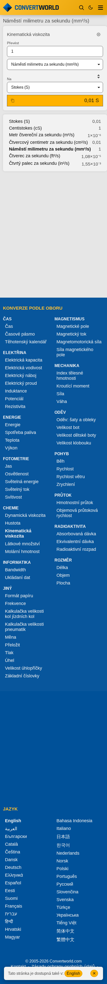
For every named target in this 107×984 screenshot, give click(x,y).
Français (13, 906)
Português (66, 876)
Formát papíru (19, 595)
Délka (62, 567)
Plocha (63, 583)
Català (11, 844)
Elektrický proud (21, 383)
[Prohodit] (98, 76)
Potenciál (14, 398)
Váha (61, 401)
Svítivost (13, 497)
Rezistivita (15, 406)
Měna (10, 637)
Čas (9, 326)
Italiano (63, 828)
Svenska (65, 899)
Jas (8, 466)
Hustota (12, 523)
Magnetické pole (72, 326)
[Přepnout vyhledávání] (81, 7)
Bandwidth (15, 569)
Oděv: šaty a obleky (76, 419)
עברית (11, 913)
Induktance (16, 391)
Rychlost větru (70, 476)
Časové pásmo (20, 334)
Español (13, 882)
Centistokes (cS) (25, 128)
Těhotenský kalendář (26, 341)
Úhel (9, 660)
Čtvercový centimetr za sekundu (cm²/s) (48, 142)
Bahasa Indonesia (74, 820)
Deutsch (13, 867)
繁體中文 (65, 939)
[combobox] (51, 64)
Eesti (10, 890)
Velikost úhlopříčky (23, 668)
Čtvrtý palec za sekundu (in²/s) (39, 163)
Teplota (12, 440)
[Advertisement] (53, 233)
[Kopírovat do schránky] (12, 100)
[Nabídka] (100, 7)
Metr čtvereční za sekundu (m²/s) (41, 134)
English (73, 973)
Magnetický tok (71, 334)
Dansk (11, 859)
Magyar (12, 937)
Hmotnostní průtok (74, 502)
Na (9, 79)
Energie (12, 424)
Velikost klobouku (73, 442)
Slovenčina (67, 891)
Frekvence (15, 603)
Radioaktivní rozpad (76, 549)
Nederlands (67, 853)
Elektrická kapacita (23, 360)
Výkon (11, 447)
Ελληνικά (14, 875)
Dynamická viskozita (25, 515)
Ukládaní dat (17, 577)
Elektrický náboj (20, 375)
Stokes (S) (19, 121)
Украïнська (67, 915)
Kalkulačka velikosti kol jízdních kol (24, 614)
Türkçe (63, 907)
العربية (11, 828)
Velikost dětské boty (76, 435)
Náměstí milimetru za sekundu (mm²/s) (50, 149)
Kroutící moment (72, 386)
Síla (60, 393)
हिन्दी (9, 921)
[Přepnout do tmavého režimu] (90, 7)
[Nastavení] (98, 34)
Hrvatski (13, 929)
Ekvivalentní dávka (75, 541)
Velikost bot (67, 427)
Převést (13, 43)
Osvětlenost (17, 473)
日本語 (63, 836)
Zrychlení (65, 484)
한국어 (63, 845)
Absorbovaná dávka (76, 533)
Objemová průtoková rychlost (77, 513)
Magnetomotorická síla (79, 341)
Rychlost (65, 468)
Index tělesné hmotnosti (69, 376)
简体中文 (65, 931)
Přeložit (12, 644)
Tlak (9, 652)
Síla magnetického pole (74, 352)
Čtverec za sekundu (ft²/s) (34, 155)
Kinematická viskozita (18, 533)
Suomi (11, 898)
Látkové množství (22, 543)
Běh (60, 461)
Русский (64, 884)
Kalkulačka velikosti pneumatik (24, 627)
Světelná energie (22, 481)
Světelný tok (17, 489)
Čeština (12, 851)
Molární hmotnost (22, 551)
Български (16, 836)
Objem (63, 575)
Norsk (62, 860)
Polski (62, 868)
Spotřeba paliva (20, 432)
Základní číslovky (22, 675)
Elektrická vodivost (23, 367)
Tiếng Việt (66, 922)
